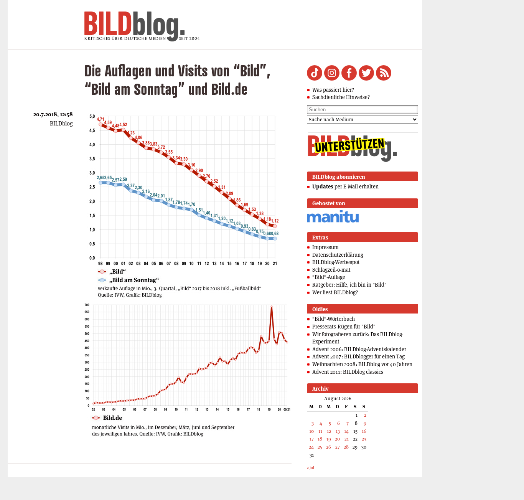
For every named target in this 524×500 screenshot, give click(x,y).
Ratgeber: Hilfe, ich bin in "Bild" (349, 284)
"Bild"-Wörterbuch (333, 318)
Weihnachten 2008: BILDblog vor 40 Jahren (362, 364)
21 (346, 439)
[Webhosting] (333, 221)
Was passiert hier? (333, 89)
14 (346, 431)
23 (364, 439)
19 (328, 439)
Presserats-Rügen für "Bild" (344, 326)
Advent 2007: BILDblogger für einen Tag (358, 356)
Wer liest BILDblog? (335, 292)
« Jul (310, 467)
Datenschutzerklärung (337, 254)
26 (328, 447)
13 (338, 431)
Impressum (325, 247)
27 (337, 447)
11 (320, 431)
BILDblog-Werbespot (336, 262)
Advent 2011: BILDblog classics (347, 371)
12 (329, 431)
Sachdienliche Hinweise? (341, 97)
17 (312, 439)
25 (320, 447)
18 (320, 439)
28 (346, 447)
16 (364, 431)
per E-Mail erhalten (345, 186)
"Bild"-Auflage (328, 277)
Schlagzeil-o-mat (331, 269)
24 (311, 447)
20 (337, 439)
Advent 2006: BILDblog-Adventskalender (359, 349)
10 (311, 431)
